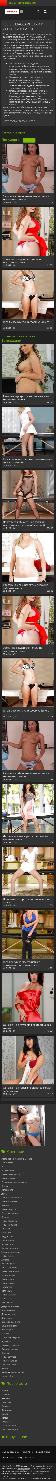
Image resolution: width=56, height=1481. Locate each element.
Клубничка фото (9, 1325)
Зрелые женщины (10, 1248)
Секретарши (7, 1240)
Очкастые (6, 1298)
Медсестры (7, 1236)
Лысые (4, 1166)
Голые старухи (8, 1209)
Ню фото (5, 1368)
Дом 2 (4, 1193)
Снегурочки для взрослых (14, 1182)
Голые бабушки (9, 1356)
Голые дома (7, 1162)
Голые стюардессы (10, 1174)
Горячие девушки (10, 1345)
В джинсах (6, 1341)
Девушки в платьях (10, 1306)
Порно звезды (8, 1275)
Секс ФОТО (27, 1452)
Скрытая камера (9, 1213)
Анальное (6, 1394)
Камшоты (6, 1402)
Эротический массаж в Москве (16, 1158)
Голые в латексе (9, 1201)
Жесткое (5, 1398)
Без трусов (6, 1302)
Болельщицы (8, 1170)
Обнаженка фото (9, 1364)
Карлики (5, 1406)
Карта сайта (7, 1376)
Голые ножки (7, 1255)
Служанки (6, 1232)
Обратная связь (26, 1457)
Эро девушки (7, 1329)
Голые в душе (8, 1279)
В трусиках (6, 1318)
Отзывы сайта (8, 1457)
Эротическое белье (11, 1252)
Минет (4, 1414)
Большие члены (9, 1425)
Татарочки (6, 1287)
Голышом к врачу (10, 1271)
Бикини (5, 1205)
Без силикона (8, 1310)
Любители (6, 1410)
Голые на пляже (9, 1224)
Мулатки (5, 1228)
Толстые (5, 1421)
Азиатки (5, 1259)
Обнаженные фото (10, 1321)
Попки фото (7, 1189)
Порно (4, 1390)
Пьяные (5, 1217)
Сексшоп (5, 1353)
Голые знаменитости (11, 1197)
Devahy (12, 11)
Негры (4, 1417)
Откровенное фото (10, 1349)
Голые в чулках (8, 1178)
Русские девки (8, 1263)
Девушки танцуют (10, 1314)
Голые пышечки (9, 1221)
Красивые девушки (10, 1337)
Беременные (7, 1244)
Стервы (5, 1333)
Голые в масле (8, 1283)
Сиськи (4, 1186)
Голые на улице (9, 1360)
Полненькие (7, 1290)
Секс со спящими (10, 1429)
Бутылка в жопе (9, 1267)
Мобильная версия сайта (14, 1372)
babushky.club (43, 1452)
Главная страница (10, 1452)
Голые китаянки (9, 1294)
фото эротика (23, 1468)
